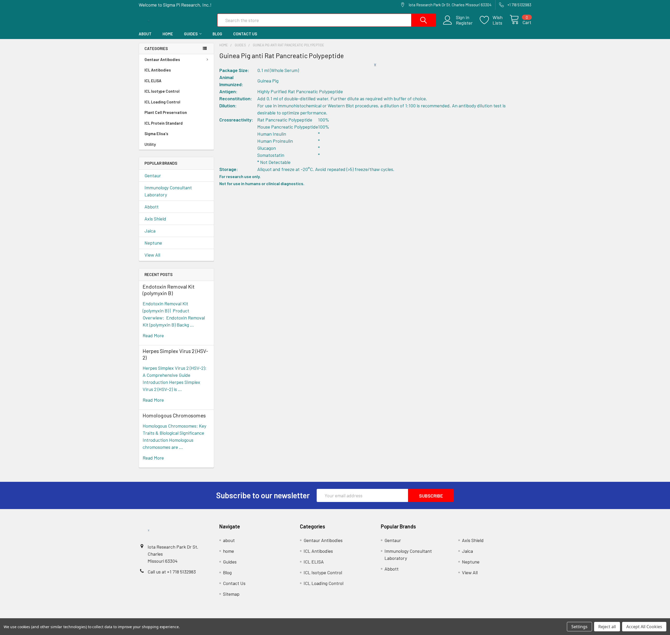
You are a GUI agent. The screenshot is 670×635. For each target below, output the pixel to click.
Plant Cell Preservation (165, 112)
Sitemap (231, 594)
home (168, 33)
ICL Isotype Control (162, 91)
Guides (191, 33)
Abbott (151, 206)
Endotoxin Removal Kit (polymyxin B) (168, 289)
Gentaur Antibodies (162, 59)
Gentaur (152, 175)
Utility (150, 144)
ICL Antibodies (157, 70)
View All (152, 255)
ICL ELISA (152, 80)
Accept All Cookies (644, 627)
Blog (217, 33)
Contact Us (245, 33)
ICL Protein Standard (163, 123)
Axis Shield (155, 219)
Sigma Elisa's (156, 133)
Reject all (607, 627)
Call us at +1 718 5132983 (172, 572)
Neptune (153, 243)
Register (464, 23)
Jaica (149, 231)
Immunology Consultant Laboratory (168, 191)
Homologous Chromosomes (174, 415)
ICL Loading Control (162, 102)
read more (153, 335)
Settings (579, 627)
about (145, 33)
